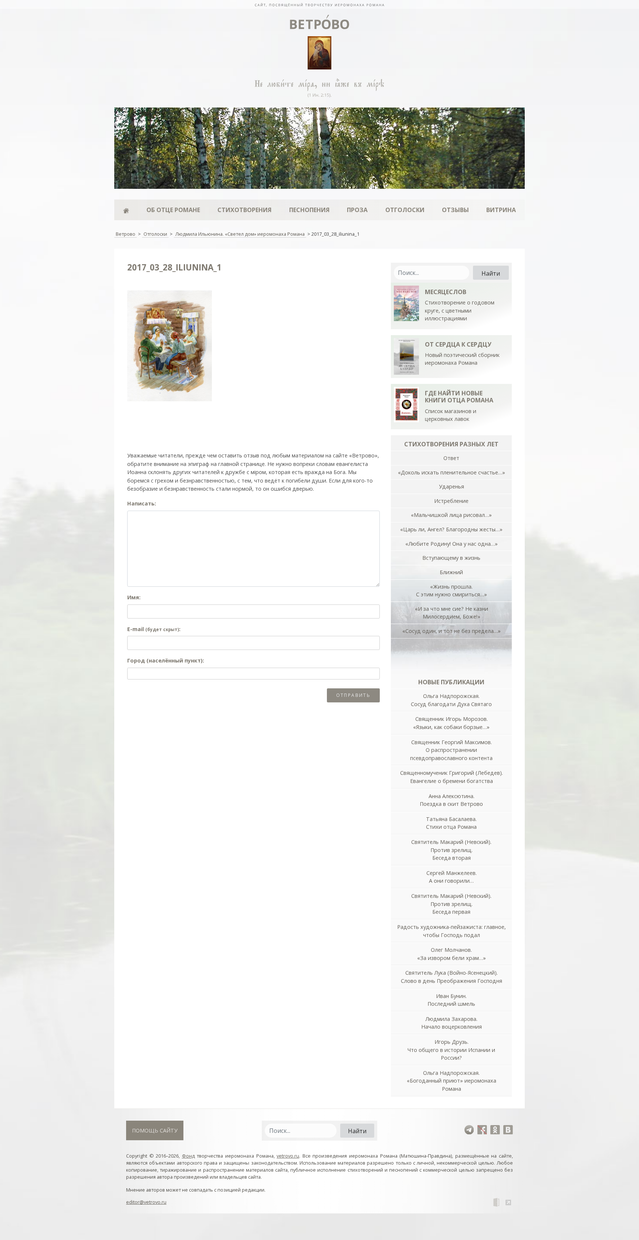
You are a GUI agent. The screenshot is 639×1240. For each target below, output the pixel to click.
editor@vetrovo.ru (146, 1202)
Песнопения (309, 210)
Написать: (141, 503)
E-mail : (153, 629)
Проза (357, 210)
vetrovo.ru (288, 1155)
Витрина (501, 210)
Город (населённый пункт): (165, 660)
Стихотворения (244, 210)
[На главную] (319, 4)
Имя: (134, 597)
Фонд (188, 1155)
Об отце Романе (173, 210)
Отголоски (405, 210)
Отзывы (455, 210)
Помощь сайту (155, 1130)
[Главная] (126, 210)
